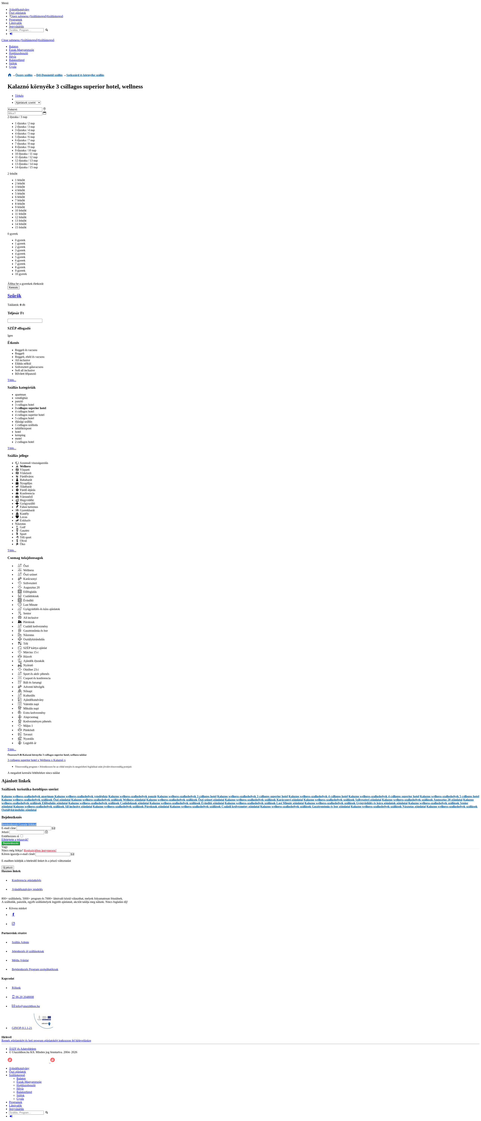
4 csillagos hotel (24, 411)
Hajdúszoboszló (18, 53)
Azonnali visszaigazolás (33, 463)
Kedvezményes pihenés (37, 721)
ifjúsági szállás (23, 421)
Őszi (26, 565)
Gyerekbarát (27, 510)
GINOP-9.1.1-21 (22, 1028)
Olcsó (23, 540)
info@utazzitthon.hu (27, 1006)
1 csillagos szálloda (26, 425)
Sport (22, 534)
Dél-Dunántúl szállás (49, 75)
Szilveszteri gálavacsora (29, 367)
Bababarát (25, 479)
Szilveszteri (30, 583)
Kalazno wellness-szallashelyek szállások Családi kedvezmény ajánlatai (214, 806)
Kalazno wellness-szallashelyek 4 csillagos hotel (318, 796)
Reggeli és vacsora (26, 350)
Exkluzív (25, 520)
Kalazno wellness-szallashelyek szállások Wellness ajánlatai (108, 799)
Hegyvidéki (26, 500)
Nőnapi (27, 691)
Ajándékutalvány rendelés (27, 889)
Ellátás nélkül (23, 363)
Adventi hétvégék (33, 686)
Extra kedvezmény (34, 712)
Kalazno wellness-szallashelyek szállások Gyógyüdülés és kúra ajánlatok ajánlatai (356, 803)
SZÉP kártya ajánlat (35, 648)
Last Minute (30, 604)
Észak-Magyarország (21, 49)
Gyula (12, 66)
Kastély (24, 513)
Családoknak (31, 596)
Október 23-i (31, 669)
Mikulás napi (31, 708)
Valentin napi (31, 704)
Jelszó (5, 832)
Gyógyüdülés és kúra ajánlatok (41, 609)
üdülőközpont (23, 428)
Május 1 (28, 725)
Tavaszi (27, 734)
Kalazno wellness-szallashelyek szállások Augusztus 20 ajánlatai (422, 799)
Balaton (13, 46)
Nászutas (20, 523)
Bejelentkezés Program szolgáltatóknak (35, 969)
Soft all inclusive (25, 370)
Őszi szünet (30, 574)
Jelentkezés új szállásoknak (28, 951)
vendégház (21, 398)
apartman (20, 394)
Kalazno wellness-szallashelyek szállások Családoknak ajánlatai (108, 803)
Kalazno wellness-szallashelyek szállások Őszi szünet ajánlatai (185, 799)
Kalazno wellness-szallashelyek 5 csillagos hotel (449, 796)
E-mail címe (9, 828)
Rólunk (16, 987)
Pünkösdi (28, 730)
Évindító (28, 600)
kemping (20, 435)
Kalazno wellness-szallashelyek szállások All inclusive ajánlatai (52, 806)
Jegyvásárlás (16, 26)
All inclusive (22, 360)
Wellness (28, 570)
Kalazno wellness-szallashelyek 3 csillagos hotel (186, 796)
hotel (18, 431)
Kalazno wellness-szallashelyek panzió (132, 796)
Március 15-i (30, 652)
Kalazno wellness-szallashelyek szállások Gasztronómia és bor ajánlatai (305, 806)
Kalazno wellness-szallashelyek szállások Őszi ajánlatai (36, 799)
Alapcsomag (30, 717)
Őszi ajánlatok (17, 12)
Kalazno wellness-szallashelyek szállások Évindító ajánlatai (187, 803)
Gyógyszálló (27, 503)
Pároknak (29, 622)
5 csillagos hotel (24, 418)
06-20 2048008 (24, 997)
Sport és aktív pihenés (36, 673)
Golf (22, 527)
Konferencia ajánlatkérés (26, 880)
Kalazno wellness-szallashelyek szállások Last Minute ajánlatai (264, 803)
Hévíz (12, 56)
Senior (27, 613)
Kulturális (29, 695)
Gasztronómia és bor (35, 630)
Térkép (19, 95)
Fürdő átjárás (27, 490)
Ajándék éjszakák (33, 660)
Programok (15, 19)
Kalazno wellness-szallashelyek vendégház (81, 796)
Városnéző (26, 496)
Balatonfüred (16, 60)
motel (18, 438)
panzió (19, 401)
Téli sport (25, 537)
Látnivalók (15, 23)
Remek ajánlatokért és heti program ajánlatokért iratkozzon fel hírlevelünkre (46, 1040)
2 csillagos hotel (24, 441)
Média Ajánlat (20, 960)
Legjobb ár (29, 743)
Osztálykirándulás (34, 639)
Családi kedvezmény (35, 626)
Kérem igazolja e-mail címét (18, 854)
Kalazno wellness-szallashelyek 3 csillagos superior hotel (252, 796)
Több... (12, 380)
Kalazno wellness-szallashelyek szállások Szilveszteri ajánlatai (342, 799)
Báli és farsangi (32, 682)
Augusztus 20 (31, 587)
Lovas (23, 517)
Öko (22, 544)
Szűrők (14, 295)
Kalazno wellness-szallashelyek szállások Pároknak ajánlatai (131, 806)
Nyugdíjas (25, 483)
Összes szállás (24, 75)
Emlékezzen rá (11, 836)
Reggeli (19, 353)
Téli (25, 643)
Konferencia (27, 493)
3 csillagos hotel (24, 404)
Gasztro (24, 530)
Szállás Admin (20, 942)
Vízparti (24, 469)
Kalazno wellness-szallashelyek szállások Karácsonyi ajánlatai (264, 799)
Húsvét (27, 656)
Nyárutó (28, 665)
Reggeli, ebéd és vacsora (29, 356)
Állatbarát (25, 486)
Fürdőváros (26, 476)
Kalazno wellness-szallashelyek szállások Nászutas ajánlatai (388, 806)
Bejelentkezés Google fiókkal (19, 824)
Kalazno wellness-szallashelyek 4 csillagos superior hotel (384, 796)
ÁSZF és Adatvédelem (22, 1048)
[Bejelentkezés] (11, 33)
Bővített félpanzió (25, 373)
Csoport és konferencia (37, 678)
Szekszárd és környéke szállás (85, 75)
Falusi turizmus (28, 506)
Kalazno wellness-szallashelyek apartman (28, 796)
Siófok (13, 63)
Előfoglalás (30, 591)
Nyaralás (28, 738)
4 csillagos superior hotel (29, 414)
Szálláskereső (55, 16)
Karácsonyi (30, 578)
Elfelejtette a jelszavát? (15, 839)
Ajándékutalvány (19, 9)
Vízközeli (25, 473)
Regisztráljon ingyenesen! (40, 850)
